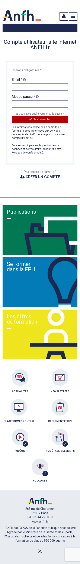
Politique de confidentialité (27, 152)
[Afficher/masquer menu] (73, 16)
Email (17, 80)
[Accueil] (22, 15)
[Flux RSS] (40, 551)
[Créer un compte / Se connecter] (63, 16)
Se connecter (41, 119)
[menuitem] (20, 384)
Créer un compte (42, 177)
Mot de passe (23, 97)
